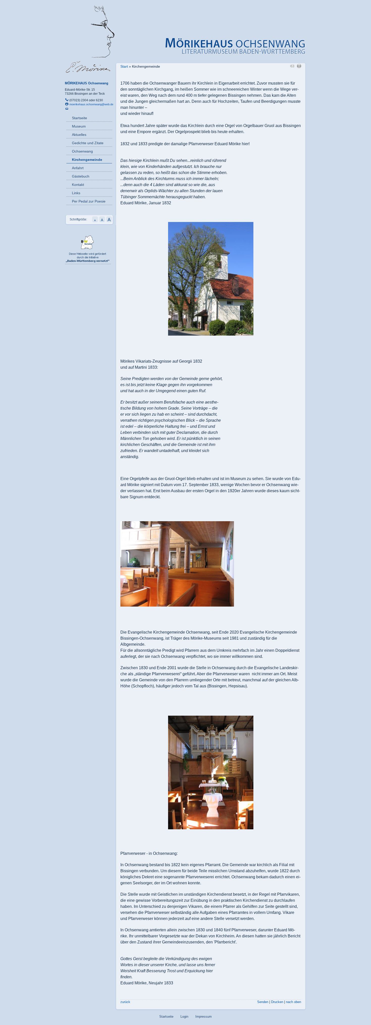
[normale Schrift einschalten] (95, 221)
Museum (79, 126)
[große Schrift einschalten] (102, 221)
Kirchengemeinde (87, 160)
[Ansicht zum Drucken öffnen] (299, 67)
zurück (125, 1002)
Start (124, 66)
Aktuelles (79, 135)
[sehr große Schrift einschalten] (109, 221)
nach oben (293, 1002)
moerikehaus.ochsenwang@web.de (91, 104)
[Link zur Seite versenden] (292, 67)
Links (76, 193)
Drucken (277, 1002)
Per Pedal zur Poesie (88, 201)
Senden (262, 1002)
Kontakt (78, 185)
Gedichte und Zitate (87, 143)
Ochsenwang (82, 151)
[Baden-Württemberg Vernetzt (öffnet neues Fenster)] (88, 263)
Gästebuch (80, 176)
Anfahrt (78, 168)
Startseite (79, 118)
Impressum (203, 1016)
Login (184, 1016)
